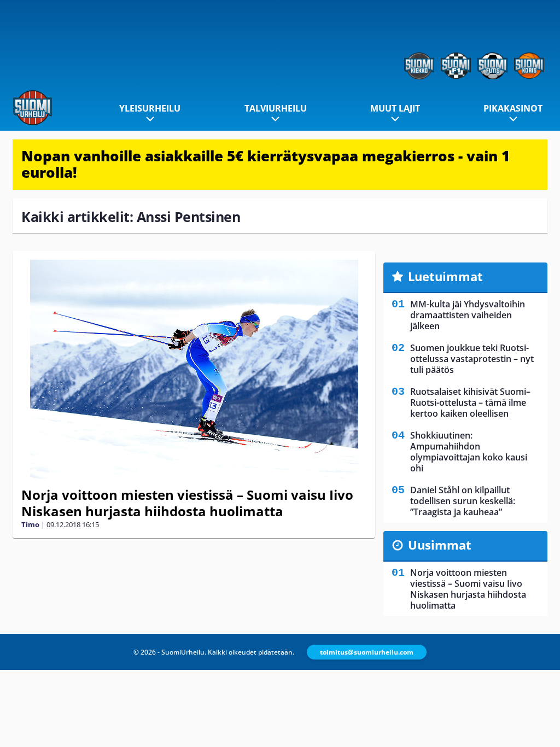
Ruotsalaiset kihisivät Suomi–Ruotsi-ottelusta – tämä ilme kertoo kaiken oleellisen (470, 402)
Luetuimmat (445, 276)
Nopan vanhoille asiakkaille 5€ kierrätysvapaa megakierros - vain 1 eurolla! (265, 164)
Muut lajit (395, 108)
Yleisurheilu (149, 108)
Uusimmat (439, 544)
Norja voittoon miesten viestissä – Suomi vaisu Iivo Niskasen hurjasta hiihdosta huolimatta (187, 503)
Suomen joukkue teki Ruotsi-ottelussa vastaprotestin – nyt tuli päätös (472, 359)
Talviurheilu (275, 108)
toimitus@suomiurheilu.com (366, 652)
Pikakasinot (512, 108)
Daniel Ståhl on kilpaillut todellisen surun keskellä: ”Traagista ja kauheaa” (462, 501)
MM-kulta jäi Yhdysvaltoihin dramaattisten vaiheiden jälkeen (467, 315)
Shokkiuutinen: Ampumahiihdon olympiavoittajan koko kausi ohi (468, 451)
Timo (30, 524)
